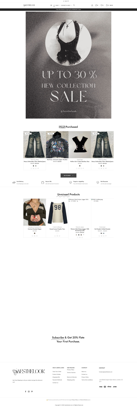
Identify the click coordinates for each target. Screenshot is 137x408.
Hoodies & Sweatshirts (34, 227)
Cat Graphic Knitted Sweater (102, 229)
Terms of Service (84, 399)
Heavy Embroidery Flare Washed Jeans (35, 161)
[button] (51, 5)
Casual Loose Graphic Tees (57, 229)
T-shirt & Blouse (57, 227)
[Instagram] (65, 1)
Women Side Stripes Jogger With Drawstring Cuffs (80, 229)
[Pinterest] (32, 391)
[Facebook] (25, 391)
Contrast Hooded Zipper (34, 229)
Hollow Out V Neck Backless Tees (79, 161)
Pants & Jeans (35, 159)
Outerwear (102, 227)
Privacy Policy (75, 399)
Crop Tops (80, 159)
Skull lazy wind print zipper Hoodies (57, 159)
